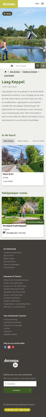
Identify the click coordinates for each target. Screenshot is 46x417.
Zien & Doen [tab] (8, 141)
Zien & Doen (15, 72)
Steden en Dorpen (30, 72)
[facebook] (5, 347)
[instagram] (9, 347)
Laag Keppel (9, 76)
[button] (42, 3)
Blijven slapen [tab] (23, 141)
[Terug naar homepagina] (5, 72)
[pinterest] (13, 347)
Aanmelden (16, 390)
